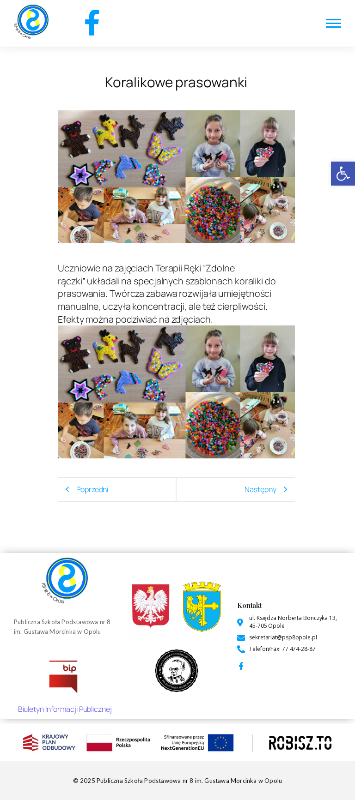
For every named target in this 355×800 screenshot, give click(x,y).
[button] (343, 174)
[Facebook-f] (91, 22)
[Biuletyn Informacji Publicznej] (65, 675)
